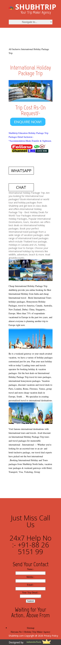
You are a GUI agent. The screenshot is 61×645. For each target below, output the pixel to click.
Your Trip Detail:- (30, 592)
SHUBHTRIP (35, 7)
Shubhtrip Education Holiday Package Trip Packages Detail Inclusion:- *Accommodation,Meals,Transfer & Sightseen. (30, 136)
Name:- (30, 569)
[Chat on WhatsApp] (31, 118)
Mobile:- (30, 576)
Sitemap (30, 627)
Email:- (30, 584)
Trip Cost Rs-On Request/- (30, 110)
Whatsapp (21, 170)
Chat (21, 187)
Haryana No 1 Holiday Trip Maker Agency (30, 631)
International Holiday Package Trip (30, 70)
